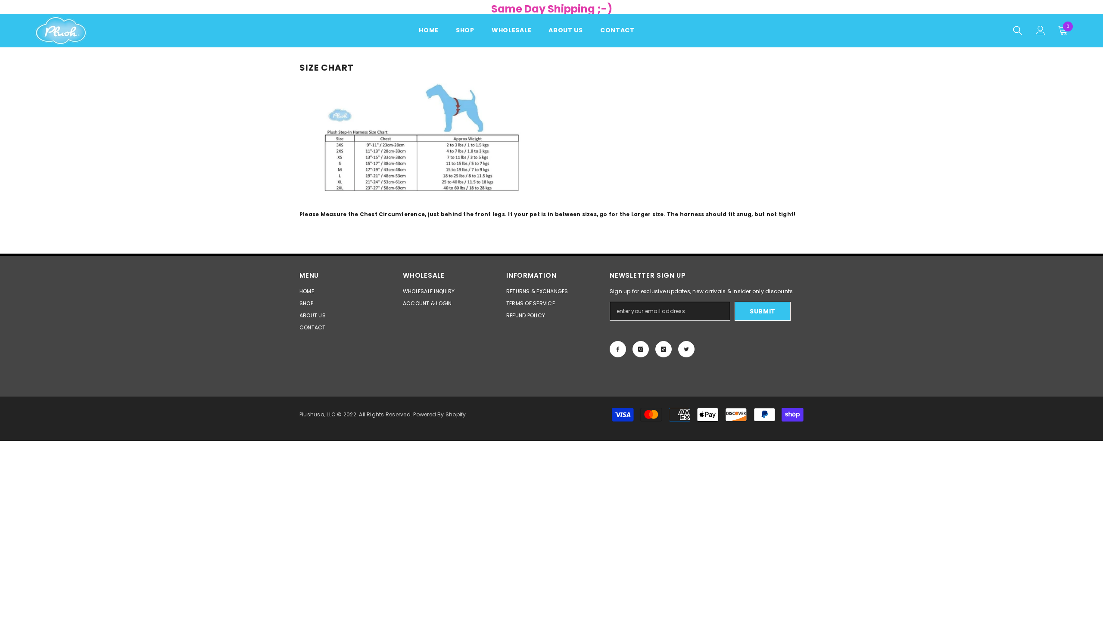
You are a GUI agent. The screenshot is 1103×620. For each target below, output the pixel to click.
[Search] (1017, 30)
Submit (763, 311)
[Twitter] (686, 349)
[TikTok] (663, 349)
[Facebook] (618, 349)
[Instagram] (641, 349)
